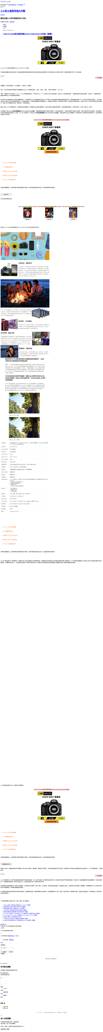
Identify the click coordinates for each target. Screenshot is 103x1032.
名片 (4, 28)
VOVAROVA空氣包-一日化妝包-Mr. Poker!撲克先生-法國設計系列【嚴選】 (21, 913)
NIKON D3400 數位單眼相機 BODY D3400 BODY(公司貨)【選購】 (28, 34)
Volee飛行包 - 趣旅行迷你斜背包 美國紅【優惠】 (15, 910)
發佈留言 (3, 953)
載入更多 (3, 945)
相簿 (4, 24)
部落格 (5, 26)
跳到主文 (3, 14)
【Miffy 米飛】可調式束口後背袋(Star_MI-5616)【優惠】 (17, 905)
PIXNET (41, 1012)
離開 (8, 1029)
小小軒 (2, 927)
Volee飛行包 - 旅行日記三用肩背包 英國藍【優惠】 (15, 918)
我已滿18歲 (3, 1029)
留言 (12, 935)
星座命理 (12, 21)
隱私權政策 (59, 1012)
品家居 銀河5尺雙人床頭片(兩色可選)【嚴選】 (14, 906)
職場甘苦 (11, 939)
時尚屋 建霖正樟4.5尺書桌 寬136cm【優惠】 (14, 908)
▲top (2, 942)
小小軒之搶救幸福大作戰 (13, 11)
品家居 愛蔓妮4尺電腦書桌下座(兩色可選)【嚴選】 (15, 911)
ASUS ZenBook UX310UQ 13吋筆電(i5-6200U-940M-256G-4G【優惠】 (20, 915)
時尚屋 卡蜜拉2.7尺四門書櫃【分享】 (12, 916)
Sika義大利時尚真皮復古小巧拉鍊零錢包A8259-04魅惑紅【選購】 (19, 920)
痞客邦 (9, 935)
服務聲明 (65, 1012)
